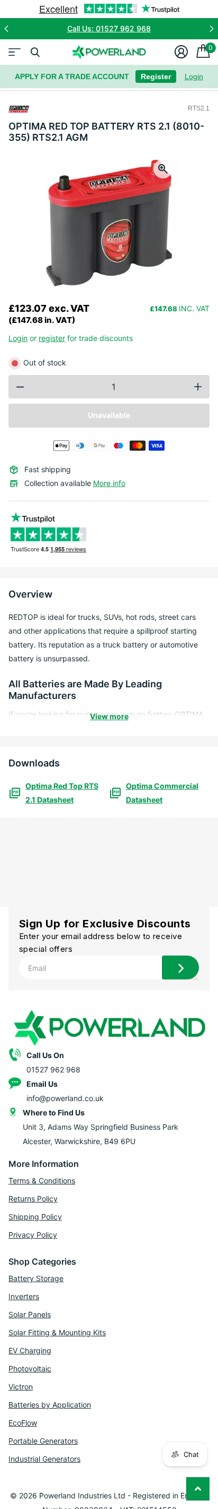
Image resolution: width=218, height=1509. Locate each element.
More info (109, 483)
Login (194, 76)
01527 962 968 (53, 1069)
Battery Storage (35, 1278)
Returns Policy (33, 1198)
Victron (20, 1386)
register (52, 338)
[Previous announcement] (6, 28)
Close (35, 52)
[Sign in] (181, 52)
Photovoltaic (29, 1368)
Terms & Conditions (41, 1180)
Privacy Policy (32, 1234)
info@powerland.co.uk (65, 1098)
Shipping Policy (35, 1216)
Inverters (23, 1296)
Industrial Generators (44, 1458)
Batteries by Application (49, 1404)
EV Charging (29, 1350)
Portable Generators (43, 1440)
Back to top (198, 1489)
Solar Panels (29, 1314)
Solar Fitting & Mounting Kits (57, 1332)
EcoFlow (22, 1422)
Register (156, 76)
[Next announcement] (211, 28)
